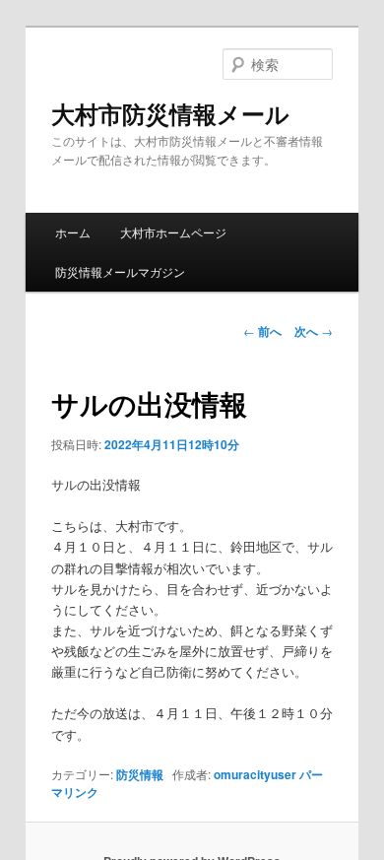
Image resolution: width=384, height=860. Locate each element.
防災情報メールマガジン (120, 271)
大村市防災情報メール (170, 113)
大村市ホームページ (173, 232)
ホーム (73, 232)
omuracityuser (255, 774)
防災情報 (139, 774)
